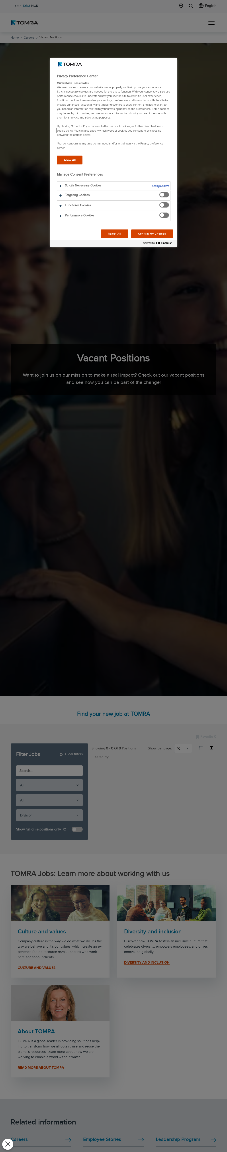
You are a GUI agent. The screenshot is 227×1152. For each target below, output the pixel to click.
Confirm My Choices (152, 233)
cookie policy (65, 130)
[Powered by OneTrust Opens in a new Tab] (158, 244)
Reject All (114, 233)
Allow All (70, 160)
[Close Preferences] (7, 1144)
